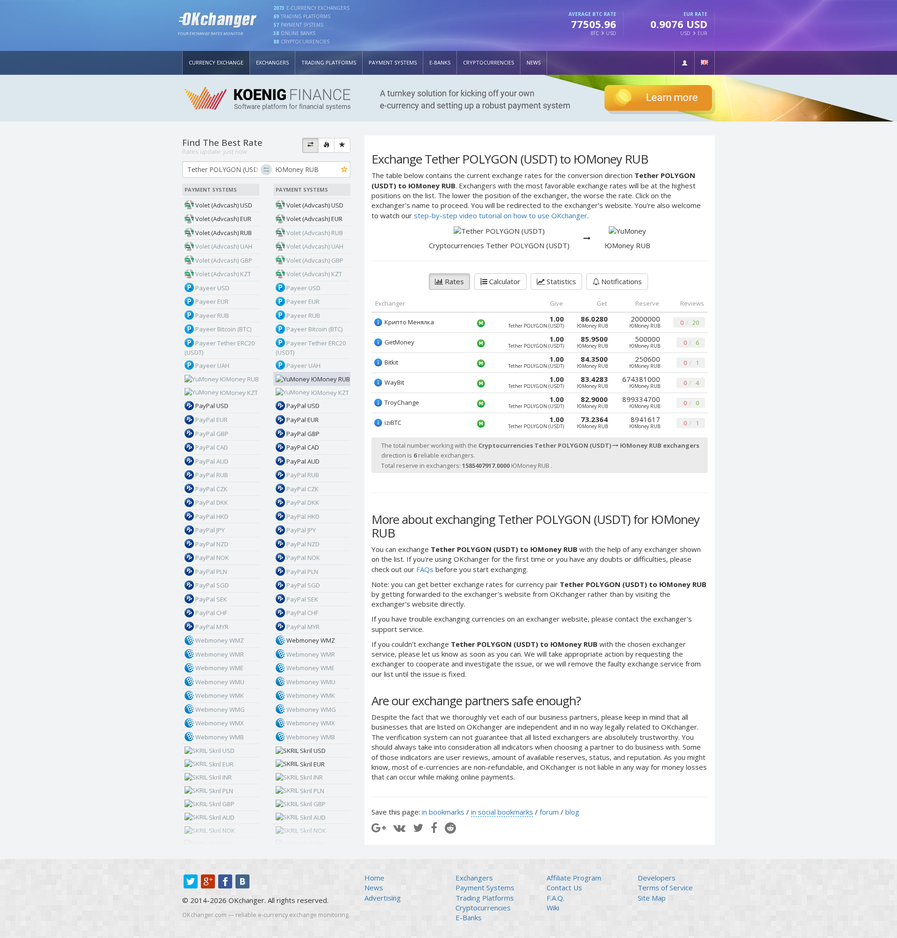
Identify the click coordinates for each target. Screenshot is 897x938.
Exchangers (272, 62)
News (534, 62)
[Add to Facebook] (434, 827)
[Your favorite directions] (342, 145)
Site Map (652, 897)
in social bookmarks (502, 811)
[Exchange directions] (310, 145)
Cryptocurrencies (488, 62)
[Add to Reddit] (450, 827)
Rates (453, 281)
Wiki (553, 907)
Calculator (503, 281)
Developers (657, 877)
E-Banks (439, 62)
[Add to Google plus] (378, 827)
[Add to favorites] (344, 170)
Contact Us (564, 887)
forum (549, 811)
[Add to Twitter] (418, 827)
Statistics (560, 281)
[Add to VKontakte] (399, 827)
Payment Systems (393, 62)
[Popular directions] (326, 145)
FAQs (425, 569)
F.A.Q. (555, 897)
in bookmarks (443, 811)
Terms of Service (665, 887)
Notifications (620, 281)
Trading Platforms (328, 62)
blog (572, 811)
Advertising (382, 897)
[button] (684, 63)
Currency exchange (216, 62)
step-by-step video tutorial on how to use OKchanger (500, 215)
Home (374, 877)
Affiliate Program (574, 877)
